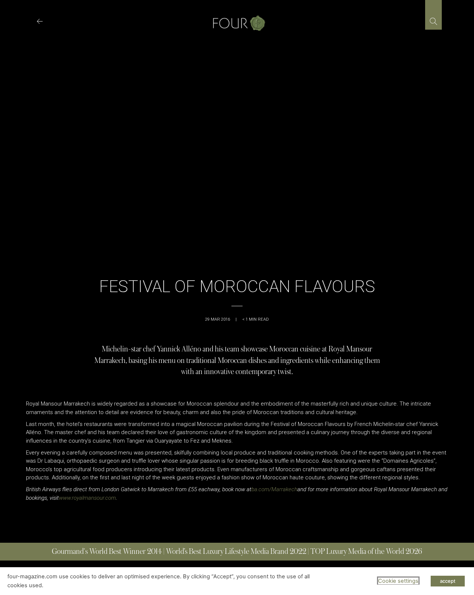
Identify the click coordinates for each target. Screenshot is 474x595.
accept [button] (447, 581)
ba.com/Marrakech (274, 489)
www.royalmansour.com (87, 498)
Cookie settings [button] (398, 581)
